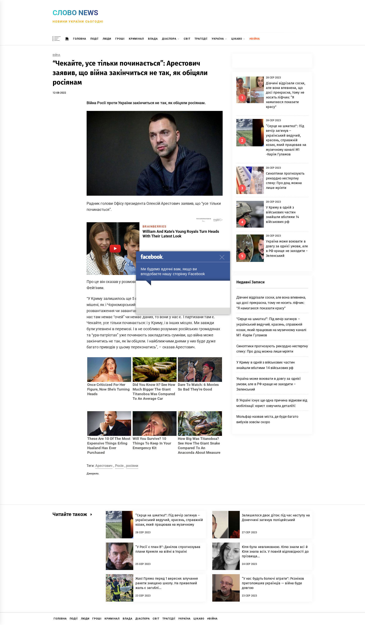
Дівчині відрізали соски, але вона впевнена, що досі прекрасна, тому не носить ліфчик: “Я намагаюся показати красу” (271, 302)
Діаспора (169, 38)
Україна (218, 38)
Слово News (75, 12)
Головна (79, 38)
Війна (56, 55)
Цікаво (236, 38)
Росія (119, 466)
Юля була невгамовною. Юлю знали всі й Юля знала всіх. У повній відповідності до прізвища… (275, 551)
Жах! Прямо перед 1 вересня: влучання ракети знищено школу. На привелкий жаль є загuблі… (166, 583)
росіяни (132, 466)
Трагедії (201, 38)
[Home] (67, 38)
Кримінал (136, 38)
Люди (107, 38)
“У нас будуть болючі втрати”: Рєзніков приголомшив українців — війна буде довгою (273, 583)
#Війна (254, 38)
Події (94, 38)
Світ (187, 38)
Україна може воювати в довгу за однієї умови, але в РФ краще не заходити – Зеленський (268, 384)
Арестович (103, 466)
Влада (153, 38)
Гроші (120, 38)
